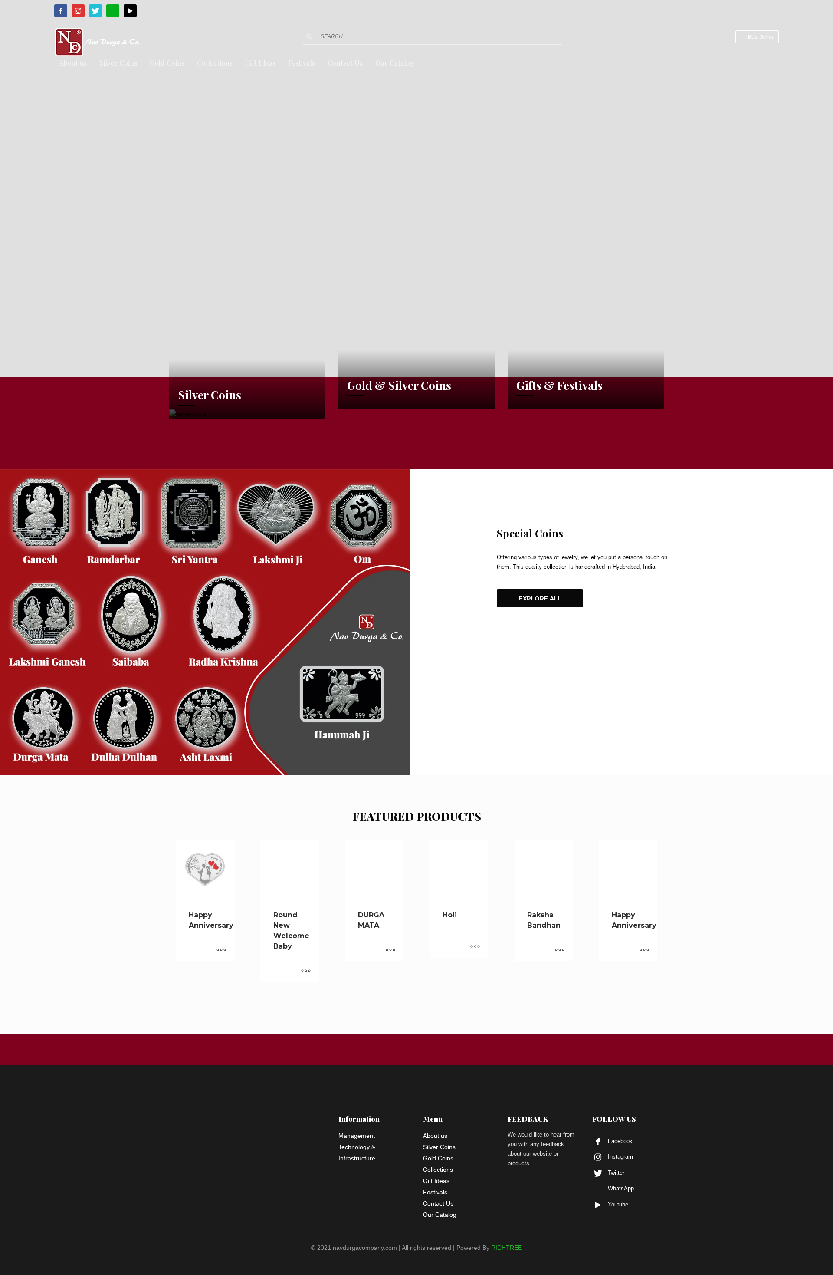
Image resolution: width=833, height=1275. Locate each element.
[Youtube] (130, 10)
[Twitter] (95, 10)
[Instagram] (78, 10)
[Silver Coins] (247, 414)
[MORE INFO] (221, 950)
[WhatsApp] (112, 10)
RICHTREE (506, 1247)
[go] (309, 36)
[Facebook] (60, 10)
